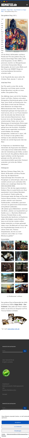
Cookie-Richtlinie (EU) (9, 390)
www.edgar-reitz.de (13, 329)
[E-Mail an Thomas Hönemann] (4, 1)
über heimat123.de (8, 360)
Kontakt (4, 394)
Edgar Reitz (10, 10)
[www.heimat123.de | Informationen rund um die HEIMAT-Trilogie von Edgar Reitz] (9, 4)
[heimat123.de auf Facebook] (1, 1)
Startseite (3, 10)
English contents (7, 362)
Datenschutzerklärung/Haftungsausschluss (17, 434)
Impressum (5, 384)
